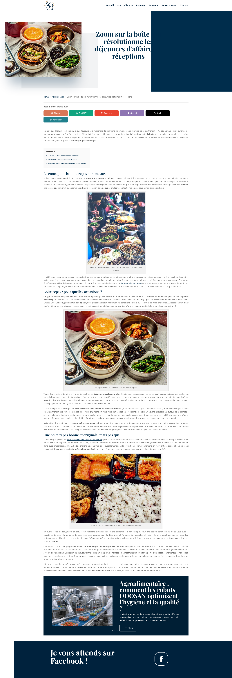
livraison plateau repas (131, 283)
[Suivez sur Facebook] (161, 659)
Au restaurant (169, 5)
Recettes (140, 5)
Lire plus (127, 628)
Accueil (110, 5)
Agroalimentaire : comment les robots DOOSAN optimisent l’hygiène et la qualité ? (149, 595)
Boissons (153, 5)
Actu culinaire (125, 5)
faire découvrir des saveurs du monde (84, 439)
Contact (184, 5)
